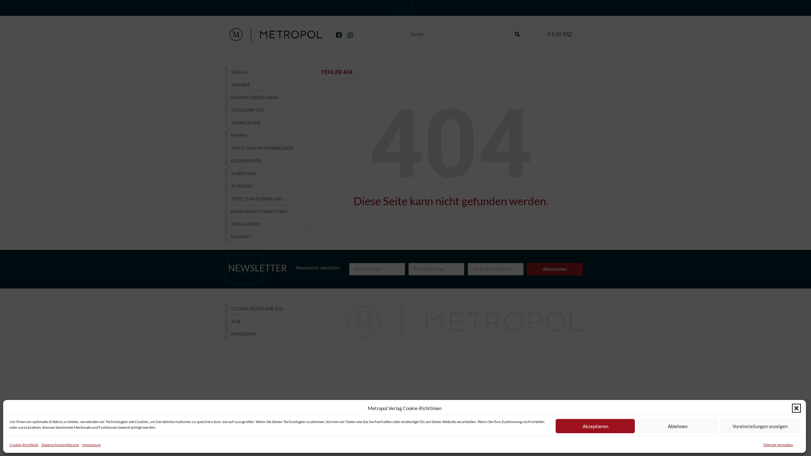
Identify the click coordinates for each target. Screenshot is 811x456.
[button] (796, 408)
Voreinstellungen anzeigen (760, 426)
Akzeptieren (595, 426)
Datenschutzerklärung (60, 444)
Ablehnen (677, 426)
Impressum (91, 444)
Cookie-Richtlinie (24, 444)
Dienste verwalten (778, 444)
